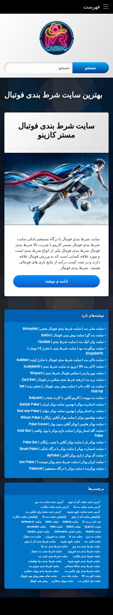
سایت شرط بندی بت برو (86, 546)
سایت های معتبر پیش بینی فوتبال (38, 575)
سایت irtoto (56, 526)
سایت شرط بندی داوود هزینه (84, 561)
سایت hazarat (92, 526)
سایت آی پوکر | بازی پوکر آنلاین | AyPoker (75, 455)
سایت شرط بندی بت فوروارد (83, 551)
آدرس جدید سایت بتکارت (55, 506)
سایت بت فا (76, 536)
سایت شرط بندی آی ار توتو (40, 541)
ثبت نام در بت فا (92, 521)
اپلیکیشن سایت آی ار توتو (86, 516)
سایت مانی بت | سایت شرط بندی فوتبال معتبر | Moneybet (63, 329)
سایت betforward (31, 521)
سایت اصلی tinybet (38, 531)
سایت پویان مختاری (62, 580)
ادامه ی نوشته (40, 281)
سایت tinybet (93, 531)
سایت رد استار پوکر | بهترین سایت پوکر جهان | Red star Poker (60, 411)
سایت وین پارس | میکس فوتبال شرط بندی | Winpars (67, 373)
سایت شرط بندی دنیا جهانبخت (45, 561)
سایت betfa (52, 521)
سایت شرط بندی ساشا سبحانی (82, 566)
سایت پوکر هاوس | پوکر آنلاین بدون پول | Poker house (66, 424)
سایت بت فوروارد (55, 536)
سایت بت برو (93, 536)
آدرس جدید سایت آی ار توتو (84, 501)
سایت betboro (70, 521)
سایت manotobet (36, 526)
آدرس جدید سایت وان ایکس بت (43, 511)
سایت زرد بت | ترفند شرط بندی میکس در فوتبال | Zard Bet (63, 380)
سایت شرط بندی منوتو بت (44, 566)
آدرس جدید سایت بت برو (49, 501)
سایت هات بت (70, 575)
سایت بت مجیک (32, 536)
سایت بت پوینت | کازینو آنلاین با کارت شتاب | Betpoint (66, 398)
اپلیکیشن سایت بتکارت (25, 516)
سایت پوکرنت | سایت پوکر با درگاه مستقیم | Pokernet (66, 468)
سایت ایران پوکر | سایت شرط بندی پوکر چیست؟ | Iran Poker (61, 462)
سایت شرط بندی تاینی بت (52, 556)
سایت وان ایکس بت (89, 580)
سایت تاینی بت (92, 541)
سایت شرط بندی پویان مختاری (41, 570)
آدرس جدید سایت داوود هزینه (83, 511)
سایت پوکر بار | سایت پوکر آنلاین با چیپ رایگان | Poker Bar (63, 442)
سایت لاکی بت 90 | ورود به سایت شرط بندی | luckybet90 (64, 366)
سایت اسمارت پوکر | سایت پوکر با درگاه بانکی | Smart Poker (61, 449)
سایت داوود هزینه (70, 541)
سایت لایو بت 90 (91, 575)
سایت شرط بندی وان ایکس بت (82, 570)
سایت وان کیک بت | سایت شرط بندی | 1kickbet (71, 342)
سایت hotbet (73, 526)
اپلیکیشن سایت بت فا (54, 516)
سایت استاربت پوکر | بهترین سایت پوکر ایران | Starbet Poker (61, 404)
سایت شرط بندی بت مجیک (46, 551)
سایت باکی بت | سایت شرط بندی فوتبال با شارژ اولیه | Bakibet (60, 360)
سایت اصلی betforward (67, 531)
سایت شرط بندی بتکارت (86, 556)
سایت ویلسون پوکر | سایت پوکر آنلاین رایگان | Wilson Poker (62, 417)
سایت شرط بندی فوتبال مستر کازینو (56, 130)
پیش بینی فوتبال (38, 580)
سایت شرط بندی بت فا (54, 546)
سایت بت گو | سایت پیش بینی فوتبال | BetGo (72, 335)
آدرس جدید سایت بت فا (87, 506)
